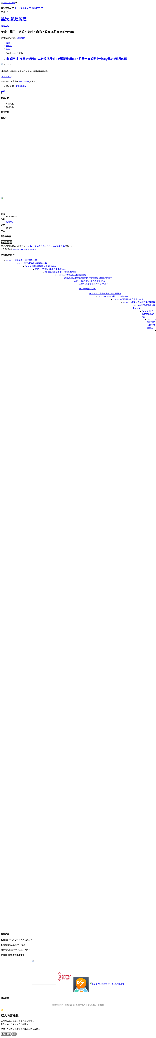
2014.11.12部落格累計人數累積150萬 (89, 281)
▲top (3, 91)
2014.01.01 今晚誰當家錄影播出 (148, 314)
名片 (8, 49)
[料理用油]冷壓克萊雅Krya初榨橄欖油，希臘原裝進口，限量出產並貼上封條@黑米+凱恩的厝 (66, 59)
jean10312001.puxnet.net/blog (24, 249)
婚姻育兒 (21, 38)
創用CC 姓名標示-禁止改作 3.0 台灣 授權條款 (46, 246)
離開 (14, 1034)
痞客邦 (22, 81)
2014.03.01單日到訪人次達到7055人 (113, 296)
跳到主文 (5, 26)
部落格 (9, 46)
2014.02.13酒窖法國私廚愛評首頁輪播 (139, 302)
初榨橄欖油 (21, 86)
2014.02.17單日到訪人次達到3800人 (128, 299)
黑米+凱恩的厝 (14, 19)
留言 (27, 81)
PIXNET (60, 1005)
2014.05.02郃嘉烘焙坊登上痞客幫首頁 (105, 294)
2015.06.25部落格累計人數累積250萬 (60, 272)
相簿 (8, 43)
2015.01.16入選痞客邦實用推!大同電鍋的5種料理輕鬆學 (88, 278)
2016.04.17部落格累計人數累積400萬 (31, 263)
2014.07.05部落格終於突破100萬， (93, 284)
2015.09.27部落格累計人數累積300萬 (50, 269)
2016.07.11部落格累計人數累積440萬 (21, 260)
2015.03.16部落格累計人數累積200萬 (70, 275)
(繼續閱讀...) (6, 77)
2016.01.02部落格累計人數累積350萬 (41, 266)
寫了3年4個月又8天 (87, 289)
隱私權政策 (92, 1005)
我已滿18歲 (6, 1034)
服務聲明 (101, 1005)
